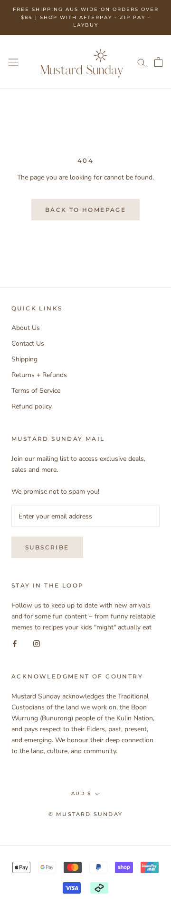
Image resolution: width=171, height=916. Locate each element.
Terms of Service (35, 390)
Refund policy (31, 406)
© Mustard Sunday (85, 814)
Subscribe (47, 547)
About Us (25, 327)
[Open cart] (158, 62)
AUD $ (81, 793)
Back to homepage (85, 209)
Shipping (24, 359)
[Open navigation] (13, 62)
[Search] (141, 62)
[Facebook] (14, 643)
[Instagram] (36, 643)
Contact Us (27, 343)
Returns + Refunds (39, 374)
